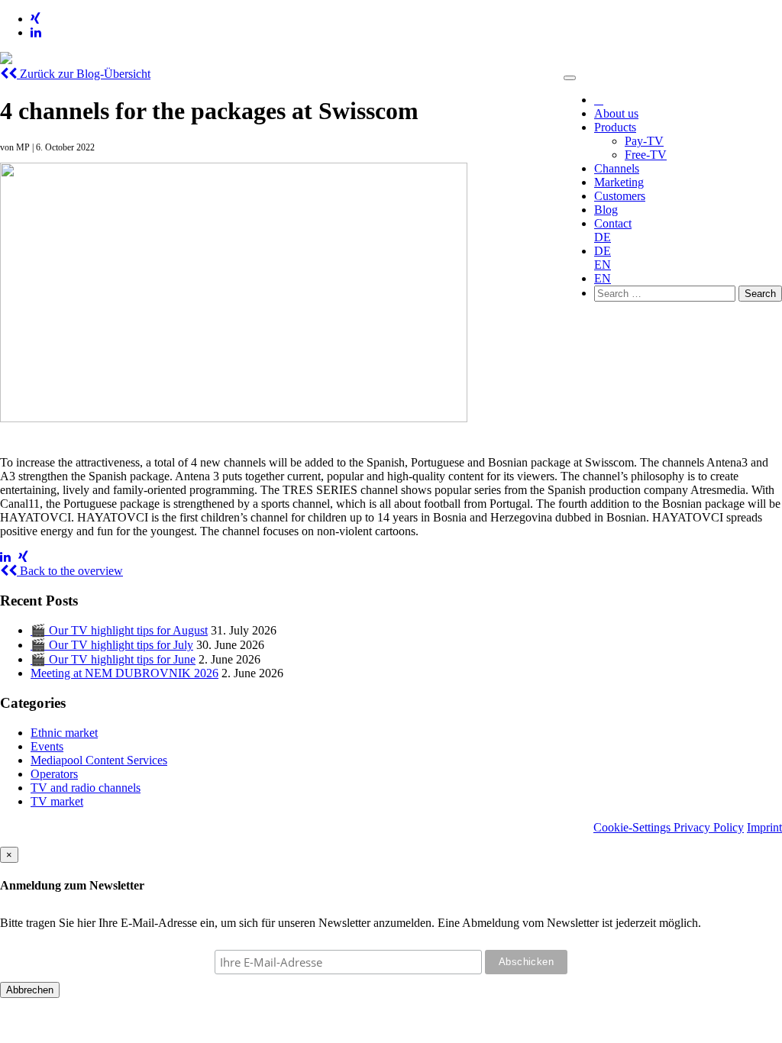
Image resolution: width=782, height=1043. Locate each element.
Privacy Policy (709, 827)
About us (616, 113)
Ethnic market (64, 732)
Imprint (764, 827)
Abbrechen (29, 990)
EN (602, 264)
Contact (613, 223)
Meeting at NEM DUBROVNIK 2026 (124, 673)
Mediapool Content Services (99, 760)
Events (47, 746)
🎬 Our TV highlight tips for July (112, 644)
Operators (54, 773)
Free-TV (646, 154)
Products (615, 127)
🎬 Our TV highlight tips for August (119, 630)
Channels (616, 168)
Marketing (619, 182)
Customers (619, 195)
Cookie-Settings (633, 827)
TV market (57, 801)
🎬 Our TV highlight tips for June (113, 659)
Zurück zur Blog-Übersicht (83, 73)
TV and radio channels (86, 787)
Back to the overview (70, 570)
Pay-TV (644, 140)
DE (602, 237)
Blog (606, 209)
